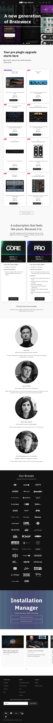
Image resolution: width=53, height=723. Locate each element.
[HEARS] (15, 529)
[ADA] (26, 485)
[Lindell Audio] (38, 536)
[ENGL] (38, 510)
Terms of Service (23, 685)
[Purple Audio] (15, 562)
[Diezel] (38, 504)
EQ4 (38, 73)
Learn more (9, 35)
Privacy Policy (22, 692)
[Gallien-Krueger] (26, 523)
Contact (21, 695)
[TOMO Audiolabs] (38, 574)
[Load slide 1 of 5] (23, 43)
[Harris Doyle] (38, 523)
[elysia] (26, 510)
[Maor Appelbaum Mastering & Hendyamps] (38, 542)
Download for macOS (26, 621)
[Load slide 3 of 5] (26, 43)
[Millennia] (15, 549)
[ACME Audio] (15, 485)
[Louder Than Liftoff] (26, 542)
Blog (5, 692)
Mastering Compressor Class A (38, 107)
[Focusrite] (26, 517)
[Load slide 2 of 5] (25, 43)
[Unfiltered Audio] (15, 581)
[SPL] (15, 568)
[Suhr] (26, 568)
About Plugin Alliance (24, 682)
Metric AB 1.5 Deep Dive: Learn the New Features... (11, 651)
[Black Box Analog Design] (15, 497)
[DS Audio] (15, 510)
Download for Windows (26, 617)
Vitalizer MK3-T (14, 141)
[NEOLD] (15, 555)
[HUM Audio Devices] (26, 529)
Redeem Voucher (39, 685)
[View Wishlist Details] (43, 2)
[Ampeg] (26, 491)
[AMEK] (15, 491)
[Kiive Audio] (15, 536)
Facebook (6, 682)
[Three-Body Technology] (15, 574)
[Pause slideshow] (31, 43)
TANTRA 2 (15, 176)
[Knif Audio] (26, 536)
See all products (26, 213)
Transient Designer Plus (38, 141)
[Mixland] (26, 549)
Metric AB (15, 73)
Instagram (6, 685)
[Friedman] (38, 517)
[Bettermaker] (38, 491)
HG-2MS (14, 107)
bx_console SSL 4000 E (38, 176)
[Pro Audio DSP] (38, 555)
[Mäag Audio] (38, 549)
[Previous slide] (21, 43)
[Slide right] (29, 669)
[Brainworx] (26, 497)
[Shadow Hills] (26, 562)
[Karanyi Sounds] (38, 529)
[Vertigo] (26, 581)
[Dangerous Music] (26, 504)
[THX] (26, 574)
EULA (20, 689)
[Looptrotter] (15, 542)
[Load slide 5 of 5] (29, 43)
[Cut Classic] (15, 504)
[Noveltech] (26, 555)
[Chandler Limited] (38, 497)
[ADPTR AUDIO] (38, 485)
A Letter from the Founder (36, 651)
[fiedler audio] (15, 517)
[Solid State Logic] (38, 562)
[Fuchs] (15, 523)
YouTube (5, 689)
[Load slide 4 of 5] (28, 43)
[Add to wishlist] (19, 100)
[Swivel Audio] (38, 568)
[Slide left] (23, 669)
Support (37, 682)
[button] (3, 2)
